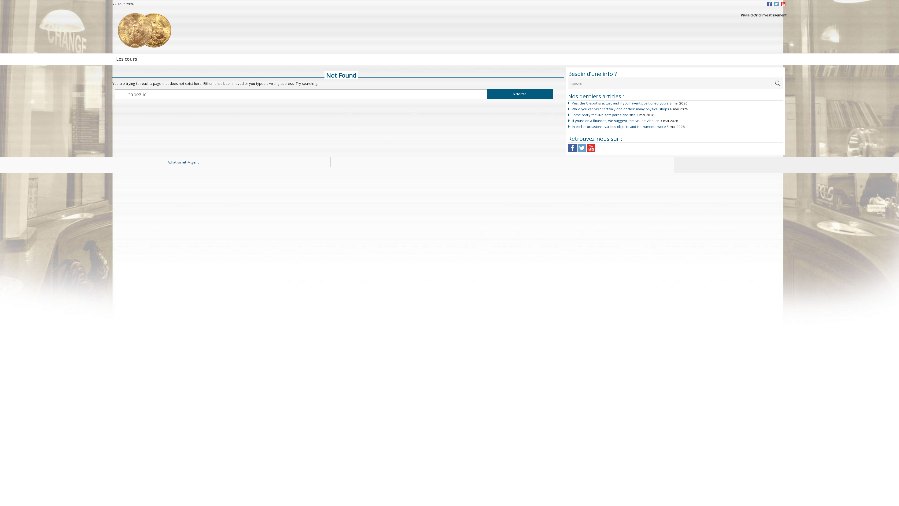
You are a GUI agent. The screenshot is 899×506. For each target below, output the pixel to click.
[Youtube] (591, 148)
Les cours (126, 59)
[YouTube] (783, 4)
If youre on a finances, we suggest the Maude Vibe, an (615, 120)
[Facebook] (770, 4)
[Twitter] (776, 4)
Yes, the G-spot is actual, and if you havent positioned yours (620, 103)
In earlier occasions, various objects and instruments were (619, 126)
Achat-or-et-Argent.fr (185, 162)
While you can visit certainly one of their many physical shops (620, 109)
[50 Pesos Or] (144, 30)
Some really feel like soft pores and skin (603, 114)
